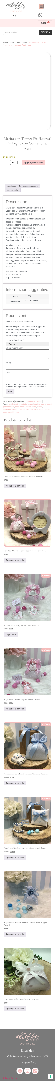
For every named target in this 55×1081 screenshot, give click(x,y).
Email (8, 373)
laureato (15, 409)
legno (22, 409)
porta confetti (8, 412)
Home (5, 42)
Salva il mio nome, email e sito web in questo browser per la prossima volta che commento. (26, 386)
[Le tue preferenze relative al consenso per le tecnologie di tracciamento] (50, 1076)
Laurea (24, 42)
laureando (7, 409)
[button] (41, 6)
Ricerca (45, 32)
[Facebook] (19, 1071)
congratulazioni (34, 404)
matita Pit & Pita (32, 409)
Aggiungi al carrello (33, 162)
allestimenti (13, 404)
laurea (39, 407)
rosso (17, 412)
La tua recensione (14, 348)
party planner (44, 409)
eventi (43, 404)
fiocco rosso (31, 407)
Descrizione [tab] (11, 186)
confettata (23, 404)
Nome (8, 363)
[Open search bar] (14, 15)
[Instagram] (27, 1071)
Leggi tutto (11, 634)
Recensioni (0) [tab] (12, 190)
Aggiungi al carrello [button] (15, 486)
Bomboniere (15, 42)
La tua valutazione (15, 340)
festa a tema (20, 407)
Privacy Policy (10, 1078)
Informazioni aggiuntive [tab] (28, 186)
